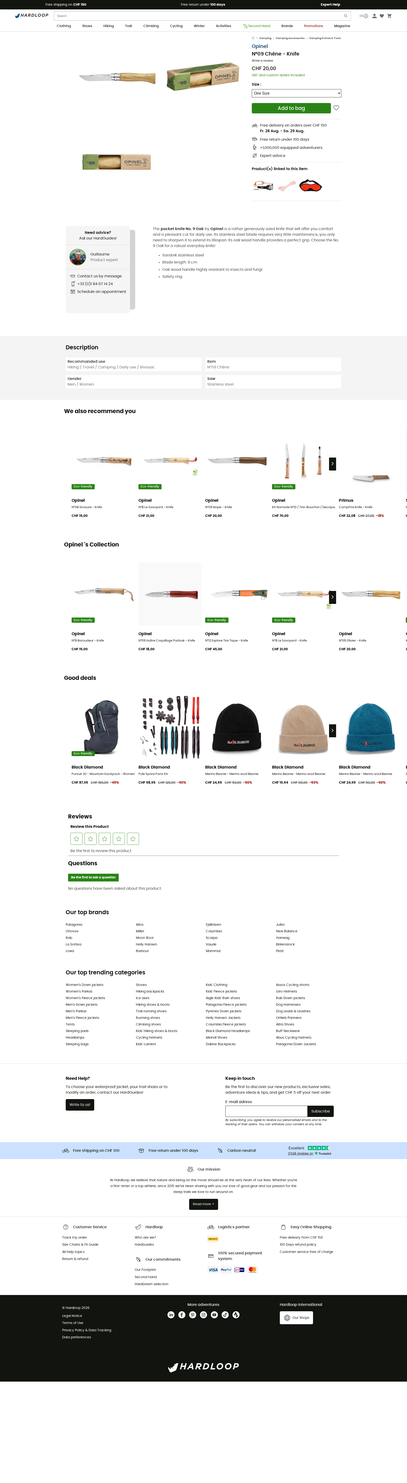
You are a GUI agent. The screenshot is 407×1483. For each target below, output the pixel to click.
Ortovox (72, 931)
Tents (70, 1024)
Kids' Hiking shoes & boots (156, 1031)
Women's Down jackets (84, 985)
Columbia (214, 931)
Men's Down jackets (82, 1004)
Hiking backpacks (150, 991)
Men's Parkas (76, 1011)
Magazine (342, 26)
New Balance (286, 931)
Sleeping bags (77, 1044)
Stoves (141, 985)
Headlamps (75, 1037)
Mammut (213, 951)
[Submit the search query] (346, 17)
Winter (199, 26)
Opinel (260, 46)
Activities (223, 26)
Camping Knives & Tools (325, 38)
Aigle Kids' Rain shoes (223, 998)
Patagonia (74, 924)
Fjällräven (213, 924)
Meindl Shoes (216, 1037)
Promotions (313, 26)
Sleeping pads (77, 1031)
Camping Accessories (290, 38)
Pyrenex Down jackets (223, 1011)
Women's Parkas (79, 991)
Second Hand (259, 26)
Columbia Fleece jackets (226, 1024)
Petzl (279, 951)
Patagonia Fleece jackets (226, 1004)
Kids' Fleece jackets (221, 991)
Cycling (176, 26)
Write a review (262, 60)
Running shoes (148, 1018)
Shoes (87, 26)
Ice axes (142, 998)
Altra (139, 924)
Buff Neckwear (288, 1031)
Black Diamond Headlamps (228, 1031)
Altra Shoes (285, 1024)
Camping (265, 38)
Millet (140, 931)
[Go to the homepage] (255, 38)
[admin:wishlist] (336, 108)
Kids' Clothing (216, 985)
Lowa (70, 951)
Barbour (142, 951)
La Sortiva (73, 944)
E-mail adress (238, 1102)
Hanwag (282, 938)
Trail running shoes (151, 1011)
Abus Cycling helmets (293, 1037)
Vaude (211, 944)
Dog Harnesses (288, 1004)
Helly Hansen (146, 944)
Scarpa (211, 938)
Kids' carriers (146, 1044)
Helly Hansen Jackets (223, 1018)
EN (361, 16)
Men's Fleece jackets (82, 1018)
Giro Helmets (286, 991)
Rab (69, 938)
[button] (116, 77)
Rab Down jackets (290, 998)
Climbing (151, 26)
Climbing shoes (148, 1024)
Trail (128, 26)
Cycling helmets (149, 1037)
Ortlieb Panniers (288, 1018)
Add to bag (291, 108)
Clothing (64, 26)
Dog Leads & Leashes (293, 1011)
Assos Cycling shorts (292, 985)
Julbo (280, 924)
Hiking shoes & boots (153, 1004)
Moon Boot (145, 938)
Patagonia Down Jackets (296, 1044)
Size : (256, 84)
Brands (287, 26)
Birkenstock (285, 944)
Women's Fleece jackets (85, 998)
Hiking (108, 26)
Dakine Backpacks (221, 1044)
